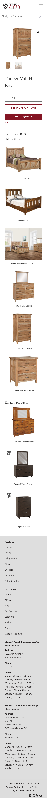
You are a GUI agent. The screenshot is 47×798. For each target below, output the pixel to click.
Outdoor (9, 569)
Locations (9, 616)
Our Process (11, 611)
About (8, 599)
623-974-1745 (11, 666)
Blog (7, 605)
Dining (8, 552)
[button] (38, 32)
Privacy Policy (13, 787)
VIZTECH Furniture (25, 790)
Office (7, 564)
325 (6, 122)
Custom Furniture (13, 633)
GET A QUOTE (23, 116)
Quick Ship (10, 575)
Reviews (9, 622)
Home (8, 593)
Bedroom (9, 547)
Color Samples (12, 581)
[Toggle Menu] (41, 5)
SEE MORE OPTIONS (23, 107)
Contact (8, 628)
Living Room (11, 558)
